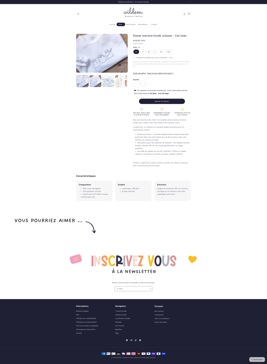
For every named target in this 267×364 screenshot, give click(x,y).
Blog (117, 333)
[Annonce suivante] (190, 2)
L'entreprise (159, 314)
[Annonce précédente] (77, 2)
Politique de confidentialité (86, 318)
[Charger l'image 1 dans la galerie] (82, 81)
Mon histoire (159, 311)
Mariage (118, 322)
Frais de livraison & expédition (87, 326)
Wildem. (119, 357)
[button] (78, 14)
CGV (77, 314)
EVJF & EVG (119, 326)
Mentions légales (82, 311)
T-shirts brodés (121, 311)
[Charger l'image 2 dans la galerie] (95, 81)
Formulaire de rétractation (85, 329)
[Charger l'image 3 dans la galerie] (108, 81)
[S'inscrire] (150, 288)
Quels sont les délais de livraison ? (160, 73)
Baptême (118, 329)
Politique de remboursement (86, 322)
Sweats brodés (120, 314)
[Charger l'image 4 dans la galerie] (121, 81)
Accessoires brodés (122, 318)
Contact (79, 333)
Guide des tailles (139, 73)
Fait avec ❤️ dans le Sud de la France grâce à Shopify (138, 357)
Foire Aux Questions (162, 318)
